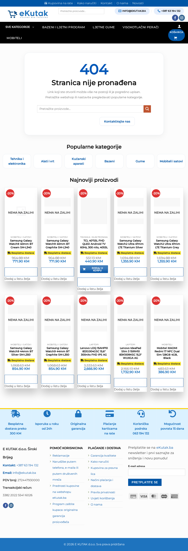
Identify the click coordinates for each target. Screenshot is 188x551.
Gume (140, 161)
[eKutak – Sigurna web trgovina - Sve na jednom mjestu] (27, 14)
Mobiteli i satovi (171, 161)
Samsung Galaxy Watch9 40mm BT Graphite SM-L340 (58, 244)
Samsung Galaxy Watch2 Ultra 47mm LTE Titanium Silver (130, 244)
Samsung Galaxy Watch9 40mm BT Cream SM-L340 (21, 244)
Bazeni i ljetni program (63, 27)
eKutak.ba (164, 448)
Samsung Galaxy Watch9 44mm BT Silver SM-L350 (21, 351)
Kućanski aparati (79, 161)
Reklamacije (61, 455)
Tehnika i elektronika (17, 161)
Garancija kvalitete (103, 455)
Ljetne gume (104, 27)
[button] (20, 27)
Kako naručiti (100, 461)
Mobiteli (14, 38)
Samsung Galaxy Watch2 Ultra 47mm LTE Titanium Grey (167, 244)
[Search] (61, 17)
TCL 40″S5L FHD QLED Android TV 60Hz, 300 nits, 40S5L (94, 244)
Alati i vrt (47, 161)
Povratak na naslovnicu (75, 121)
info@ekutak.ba (19, 473)
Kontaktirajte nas (117, 121)
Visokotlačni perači (141, 27)
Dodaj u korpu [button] (97, 269)
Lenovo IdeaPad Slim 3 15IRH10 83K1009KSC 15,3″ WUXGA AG (130, 353)
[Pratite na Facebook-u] (175, 18)
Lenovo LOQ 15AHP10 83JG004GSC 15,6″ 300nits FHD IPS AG (94, 351)
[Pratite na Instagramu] (182, 18)
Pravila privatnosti (103, 492)
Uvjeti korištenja (103, 498)
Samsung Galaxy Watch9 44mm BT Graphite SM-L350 (58, 351)
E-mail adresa (136, 466)
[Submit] (147, 109)
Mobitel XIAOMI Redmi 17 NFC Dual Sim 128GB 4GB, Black (167, 353)
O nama (96, 504)
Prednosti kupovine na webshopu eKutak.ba (66, 491)
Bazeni (109, 161)
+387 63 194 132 (20, 465)
